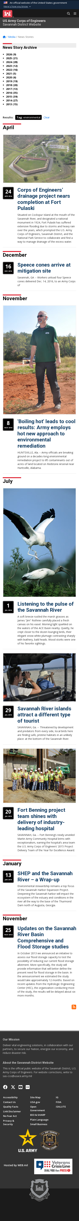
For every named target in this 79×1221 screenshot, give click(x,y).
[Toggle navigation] (73, 13)
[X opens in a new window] (13, 1087)
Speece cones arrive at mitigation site (44, 268)
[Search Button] (67, 13)
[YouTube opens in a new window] (20, 1087)
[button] (18, 6)
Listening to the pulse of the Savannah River (45, 607)
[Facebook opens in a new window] (5, 1087)
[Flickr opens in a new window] (28, 1087)
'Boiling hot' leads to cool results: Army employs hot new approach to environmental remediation (46, 433)
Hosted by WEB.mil (16, 1165)
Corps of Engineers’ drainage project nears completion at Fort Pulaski (43, 199)
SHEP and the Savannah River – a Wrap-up (45, 876)
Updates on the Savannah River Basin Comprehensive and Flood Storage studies (46, 937)
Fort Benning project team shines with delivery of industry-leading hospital (41, 819)
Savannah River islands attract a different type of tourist (44, 715)
